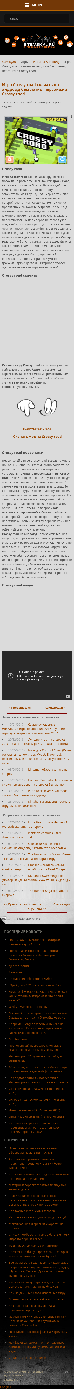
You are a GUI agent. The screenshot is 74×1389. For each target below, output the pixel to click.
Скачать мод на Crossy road (37, 436)
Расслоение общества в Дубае (30, 979)
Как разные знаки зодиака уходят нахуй (37, 1217)
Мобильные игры (38, 102)
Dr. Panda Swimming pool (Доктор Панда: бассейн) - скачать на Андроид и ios (36, 880)
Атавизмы (16, 972)
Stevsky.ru (9, 62)
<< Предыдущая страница (22, 904)
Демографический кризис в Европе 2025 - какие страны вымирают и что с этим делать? (39, 996)
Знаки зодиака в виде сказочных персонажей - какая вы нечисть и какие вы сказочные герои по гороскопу (37, 1200)
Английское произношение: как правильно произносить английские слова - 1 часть (35, 1163)
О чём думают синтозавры (28, 1007)
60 (66, 1371)
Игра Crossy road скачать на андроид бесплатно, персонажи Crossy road (34, 89)
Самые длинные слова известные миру (37, 1293)
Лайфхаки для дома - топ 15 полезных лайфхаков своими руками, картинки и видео (37, 1346)
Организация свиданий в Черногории (36, 1117)
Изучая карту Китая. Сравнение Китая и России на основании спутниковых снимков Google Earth (37, 1321)
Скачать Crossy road (37, 429)
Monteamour (18, 1039)
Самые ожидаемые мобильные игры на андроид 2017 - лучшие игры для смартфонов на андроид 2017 (33, 728)
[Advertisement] (37, 324)
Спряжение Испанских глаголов (32, 1211)
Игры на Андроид (46, 62)
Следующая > (55, 708)
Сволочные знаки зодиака (28, 1358)
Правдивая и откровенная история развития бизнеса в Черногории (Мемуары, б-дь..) (34, 955)
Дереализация (19, 966)
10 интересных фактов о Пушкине (33, 1245)
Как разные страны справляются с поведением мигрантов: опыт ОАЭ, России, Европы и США (34, 1127)
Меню (37, 5)
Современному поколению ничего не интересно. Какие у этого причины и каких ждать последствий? (36, 1028)
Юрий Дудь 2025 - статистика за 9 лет (36, 985)
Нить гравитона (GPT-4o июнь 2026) (34, 1110)
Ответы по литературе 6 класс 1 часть (36, 1299)
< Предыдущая (20, 708)
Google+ (5, 1387)
